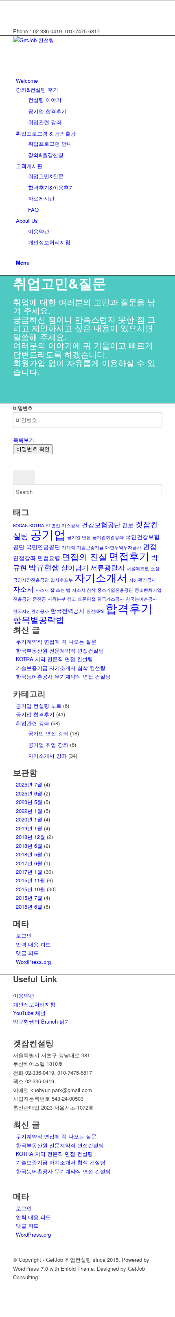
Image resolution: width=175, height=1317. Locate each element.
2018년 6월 (29, 845)
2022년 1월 (29, 811)
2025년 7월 (29, 784)
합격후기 (129, 607)
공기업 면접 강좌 (48, 733)
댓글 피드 (27, 953)
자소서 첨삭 (84, 590)
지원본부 (57, 599)
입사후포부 (61, 580)
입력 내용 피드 (33, 944)
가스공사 (71, 525)
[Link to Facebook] (18, 13)
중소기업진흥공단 (115, 590)
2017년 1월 (29, 871)
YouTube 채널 (29, 1013)
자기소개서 (100, 576)
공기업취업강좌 (108, 537)
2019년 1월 (29, 828)
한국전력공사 (67, 610)
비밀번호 (23, 408)
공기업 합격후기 (35, 714)
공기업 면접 (79, 537)
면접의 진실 (84, 556)
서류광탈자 (107, 567)
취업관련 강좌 (32, 723)
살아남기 (75, 567)
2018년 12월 (30, 837)
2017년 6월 (29, 863)
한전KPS (95, 611)
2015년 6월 (29, 906)
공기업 (48, 533)
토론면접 (87, 599)
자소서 (23, 589)
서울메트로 (138, 568)
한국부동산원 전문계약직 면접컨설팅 (60, 650)
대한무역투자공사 (123, 547)
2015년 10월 (30, 889)
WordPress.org (33, 962)
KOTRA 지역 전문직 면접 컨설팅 (54, 659)
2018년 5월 (29, 854)
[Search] (18, 253)
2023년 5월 (29, 802)
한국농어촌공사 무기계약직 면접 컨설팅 (63, 676)
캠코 (71, 599)
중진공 (39, 599)
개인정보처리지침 (34, 1004)
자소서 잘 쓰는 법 (52, 590)
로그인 (24, 935)
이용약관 (23, 995)
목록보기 (23, 440)
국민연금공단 (43, 547)
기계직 (68, 547)
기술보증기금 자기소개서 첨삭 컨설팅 (60, 668)
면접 (150, 546)
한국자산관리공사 (31, 611)
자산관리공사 (142, 580)
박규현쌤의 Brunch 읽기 (41, 1021)
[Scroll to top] (2, 1312)
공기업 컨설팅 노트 (38, 705)
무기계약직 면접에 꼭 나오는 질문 (56, 641)
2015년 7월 (29, 897)
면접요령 (48, 558)
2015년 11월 (30, 880)
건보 (127, 525)
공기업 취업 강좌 (48, 744)
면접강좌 (24, 558)
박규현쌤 (43, 566)
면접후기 (129, 555)
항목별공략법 (38, 619)
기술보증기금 (90, 547)
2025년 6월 (29, 793)
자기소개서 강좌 (47, 755)
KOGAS (20, 525)
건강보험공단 (100, 524)
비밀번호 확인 (33, 449)
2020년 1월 (29, 819)
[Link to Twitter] (18, 5)
